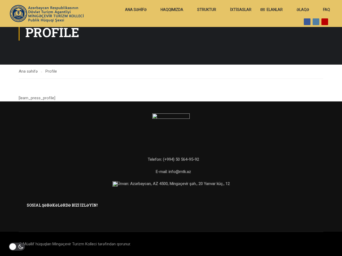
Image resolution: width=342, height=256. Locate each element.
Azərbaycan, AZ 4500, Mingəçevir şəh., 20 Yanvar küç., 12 (180, 183)
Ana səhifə (136, 9)
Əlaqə (303, 9)
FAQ (326, 9)
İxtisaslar (240, 9)
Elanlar (275, 9)
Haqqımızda (172, 9)
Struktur (206, 9)
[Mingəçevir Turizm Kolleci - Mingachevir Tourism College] (46, 13)
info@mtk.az (180, 171)
